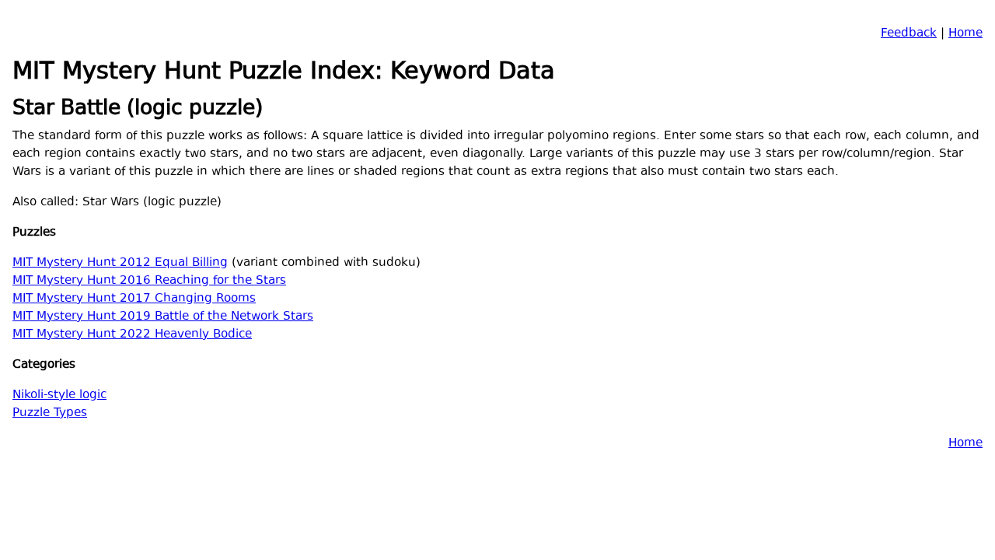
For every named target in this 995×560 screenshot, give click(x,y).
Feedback (909, 34)
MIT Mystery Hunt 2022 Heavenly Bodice (132, 335)
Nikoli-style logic (59, 395)
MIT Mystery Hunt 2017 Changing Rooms (134, 299)
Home (965, 34)
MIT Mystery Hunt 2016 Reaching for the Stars (149, 281)
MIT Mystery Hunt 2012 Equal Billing (120, 263)
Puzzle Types (49, 413)
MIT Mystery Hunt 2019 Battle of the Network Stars (162, 317)
